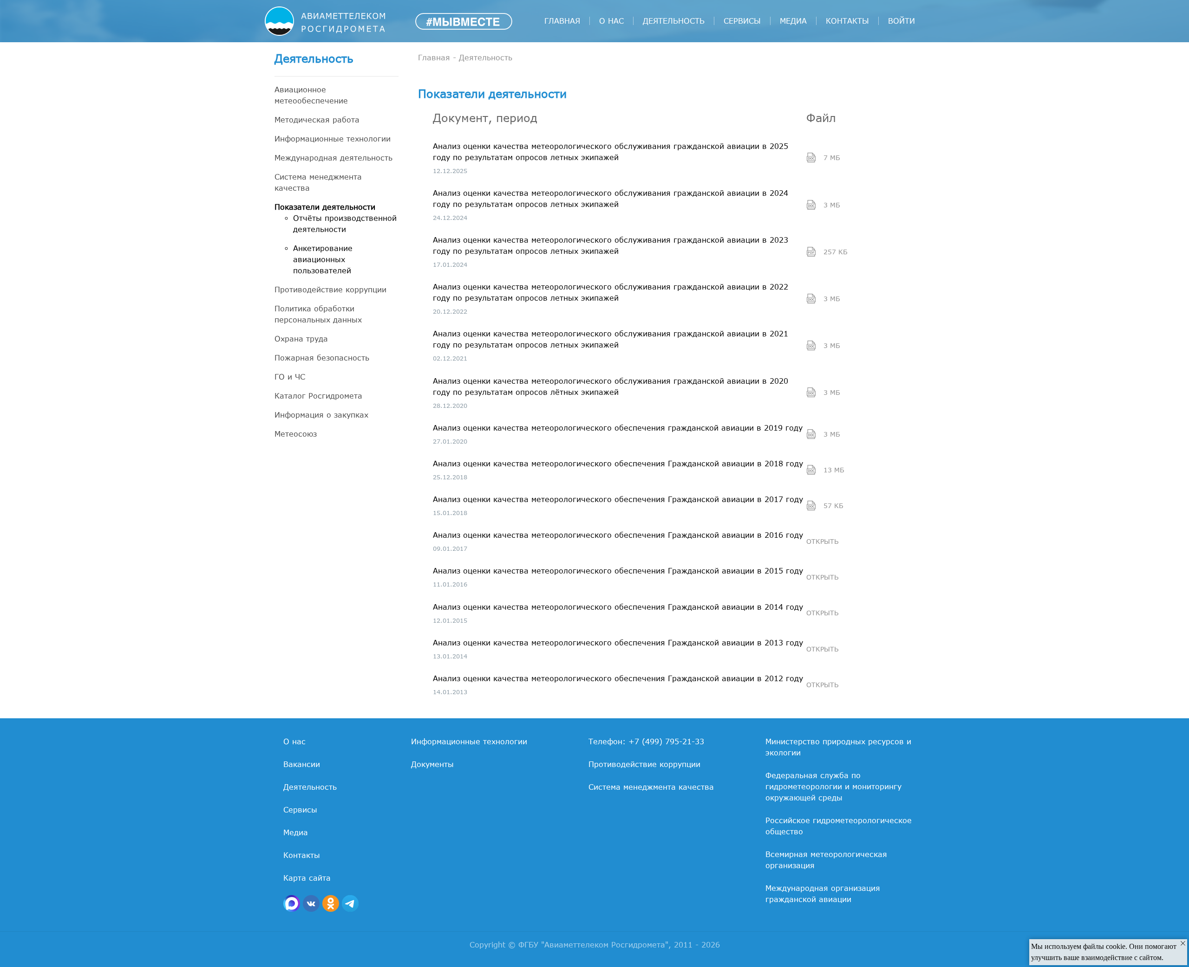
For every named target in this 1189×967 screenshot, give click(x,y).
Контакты (847, 21)
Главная (562, 21)
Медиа (793, 21)
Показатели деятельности (324, 207)
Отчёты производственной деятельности (345, 223)
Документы (432, 764)
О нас (611, 21)
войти (901, 21)
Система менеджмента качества (318, 182)
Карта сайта (307, 878)
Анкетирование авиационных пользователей (323, 259)
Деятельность (674, 21)
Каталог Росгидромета (318, 396)
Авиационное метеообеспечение (311, 95)
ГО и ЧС (289, 377)
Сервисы (742, 21)
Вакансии (301, 764)
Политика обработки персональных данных (318, 314)
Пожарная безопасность (321, 358)
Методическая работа (316, 120)
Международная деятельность (333, 158)
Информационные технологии (332, 139)
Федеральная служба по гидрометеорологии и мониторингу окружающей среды (833, 786)
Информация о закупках (321, 415)
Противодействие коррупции (330, 289)
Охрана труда (301, 339)
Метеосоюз (295, 434)
